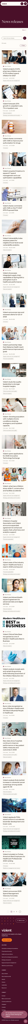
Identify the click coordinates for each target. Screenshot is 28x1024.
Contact (3, 995)
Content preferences (6, 1001)
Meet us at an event (6, 998)
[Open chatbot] (25, 1021)
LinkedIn (4, 1007)
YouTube (4, 1010)
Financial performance (7, 951)
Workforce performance (7, 965)
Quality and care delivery (7, 954)
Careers (3, 982)
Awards (3, 979)
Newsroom (4, 987)
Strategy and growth (6, 959)
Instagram (4, 1004)
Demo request (6, 940)
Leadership (4, 985)
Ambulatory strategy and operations (10, 948)
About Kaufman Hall (6, 976)
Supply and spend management (9, 962)
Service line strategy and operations (10, 957)
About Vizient (5, 973)
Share (24, 30)
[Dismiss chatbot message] (25, 1014)
